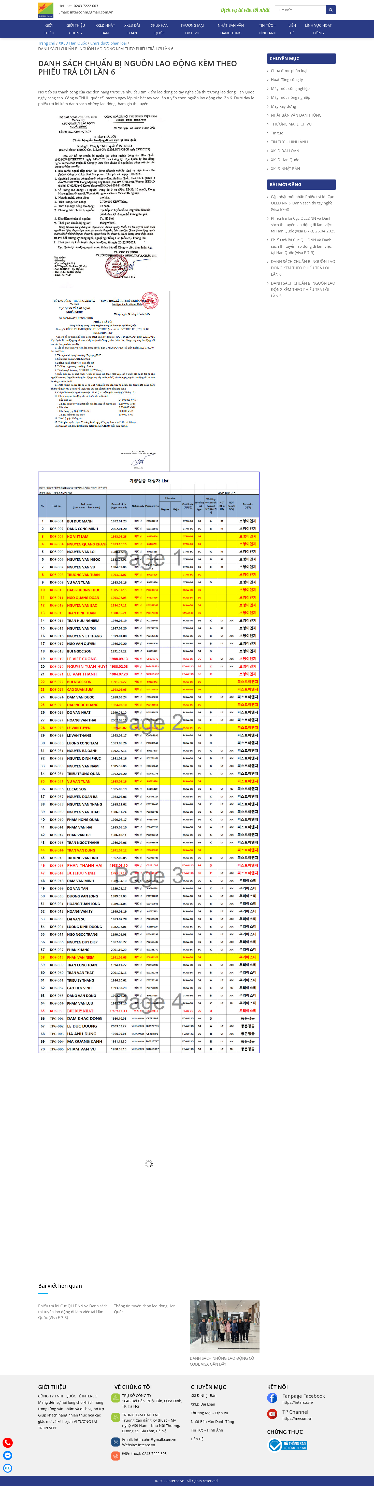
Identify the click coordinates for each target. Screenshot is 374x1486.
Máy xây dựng (283, 106)
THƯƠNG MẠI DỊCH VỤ (192, 29)
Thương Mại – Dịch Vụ (209, 1412)
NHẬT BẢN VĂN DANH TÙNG (231, 29)
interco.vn (146, 1444)
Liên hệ (292, 29)
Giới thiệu (49, 29)
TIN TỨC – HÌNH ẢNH (267, 29)
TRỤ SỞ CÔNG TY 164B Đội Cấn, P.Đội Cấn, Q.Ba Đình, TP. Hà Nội (152, 1401)
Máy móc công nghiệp (290, 88)
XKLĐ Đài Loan (203, 1404)
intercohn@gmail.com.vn (91, 12)
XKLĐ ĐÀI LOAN (132, 29)
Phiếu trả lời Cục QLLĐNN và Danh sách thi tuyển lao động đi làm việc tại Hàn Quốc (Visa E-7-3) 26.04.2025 (303, 224)
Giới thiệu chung (75, 29)
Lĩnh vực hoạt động (318, 29)
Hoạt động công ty (287, 79)
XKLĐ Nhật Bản (204, 1395)
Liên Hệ (197, 1438)
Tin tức (277, 132)
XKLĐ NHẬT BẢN (105, 29)
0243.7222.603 (85, 5)
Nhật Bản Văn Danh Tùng (212, 1421)
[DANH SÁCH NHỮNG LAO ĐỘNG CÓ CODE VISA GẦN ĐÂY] (225, 1326)
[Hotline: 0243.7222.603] (8, 1443)
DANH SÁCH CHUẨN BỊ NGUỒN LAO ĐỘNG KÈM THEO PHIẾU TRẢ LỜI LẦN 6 (303, 268)
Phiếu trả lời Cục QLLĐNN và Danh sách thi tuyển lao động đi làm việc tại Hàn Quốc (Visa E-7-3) (73, 1311)
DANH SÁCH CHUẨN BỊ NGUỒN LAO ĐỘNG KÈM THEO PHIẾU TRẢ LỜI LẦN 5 (303, 289)
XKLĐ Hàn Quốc (159, 29)
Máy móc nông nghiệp (290, 97)
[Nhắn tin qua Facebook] (8, 1455)
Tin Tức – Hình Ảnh (207, 1430)
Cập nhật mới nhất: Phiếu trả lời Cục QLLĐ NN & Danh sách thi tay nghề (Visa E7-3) (302, 203)
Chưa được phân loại (289, 70)
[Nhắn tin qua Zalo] (8, 1468)
